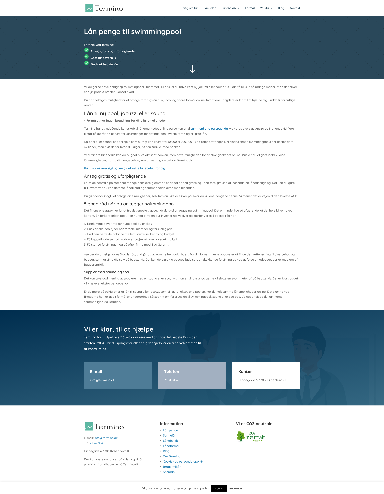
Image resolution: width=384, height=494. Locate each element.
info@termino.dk (102, 380)
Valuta (264, 8)
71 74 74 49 (172, 380)
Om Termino (171, 456)
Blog (281, 8)
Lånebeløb (228, 8)
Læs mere (235, 488)
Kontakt (294, 8)
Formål (250, 8)
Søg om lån (190, 8)
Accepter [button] (219, 488)
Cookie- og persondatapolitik (183, 461)
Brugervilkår (172, 467)
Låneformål (171, 446)
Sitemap (169, 472)
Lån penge (170, 430)
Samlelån (210, 8)
